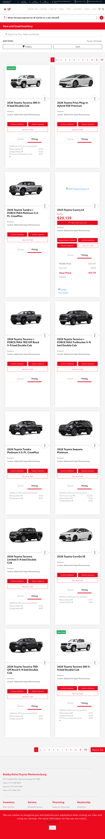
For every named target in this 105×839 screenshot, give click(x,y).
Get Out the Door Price (79, 223)
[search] (103, 9)
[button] (45, 99)
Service (32, 802)
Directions (81, 807)
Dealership (83, 802)
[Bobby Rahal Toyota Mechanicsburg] (10, 8)
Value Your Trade (27, 130)
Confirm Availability (17, 124)
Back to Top (97, 749)
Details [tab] (20, 139)
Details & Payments (38, 124)
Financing (58, 802)
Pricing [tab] (35, 139)
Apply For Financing (60, 807)
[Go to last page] (102, 59)
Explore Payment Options (67, 240)
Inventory (8, 802)
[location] (52, 2)
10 (92, 59)
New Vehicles (8, 807)
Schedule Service (35, 807)
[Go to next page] (97, 59)
